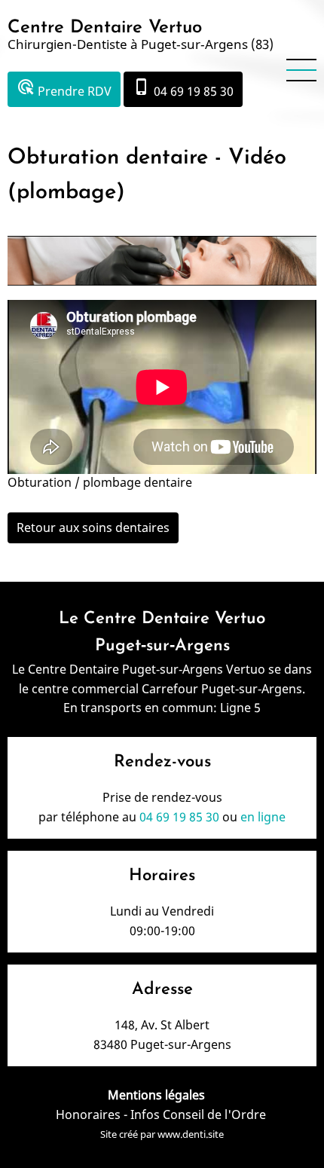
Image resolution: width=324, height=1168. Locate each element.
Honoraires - (93, 1114)
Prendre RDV (64, 88)
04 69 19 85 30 (183, 88)
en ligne (263, 817)
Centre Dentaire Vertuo (105, 28)
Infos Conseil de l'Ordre (199, 1114)
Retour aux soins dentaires (93, 527)
